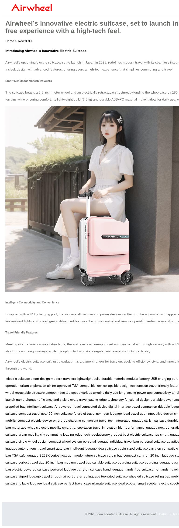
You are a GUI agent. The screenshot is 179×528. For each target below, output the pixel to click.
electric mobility (50, 427)
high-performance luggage (137, 427)
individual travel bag (124, 441)
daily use (111, 392)
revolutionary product (106, 434)
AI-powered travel (68, 406)
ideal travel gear (135, 413)
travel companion (144, 406)
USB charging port (164, 378)
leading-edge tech (76, 434)
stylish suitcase (155, 420)
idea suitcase (107, 448)
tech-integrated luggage (125, 420)
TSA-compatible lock (87, 385)
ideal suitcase (53, 483)
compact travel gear (33, 413)
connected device (94, 406)
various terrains (92, 392)
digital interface (119, 406)
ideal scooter (127, 483)
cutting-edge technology (106, 399)
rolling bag (162, 476)
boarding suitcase (131, 462)
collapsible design (116, 385)
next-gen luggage (109, 413)
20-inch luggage (162, 455)
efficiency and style (53, 399)
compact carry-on (136, 455)
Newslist (24, 41)
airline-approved (59, 385)
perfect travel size (31, 462)
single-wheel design (33, 441)
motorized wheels (25, 427)
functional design (137, 399)
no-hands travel (166, 469)
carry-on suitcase (89, 469)
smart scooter (148, 483)
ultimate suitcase (104, 483)
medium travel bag (77, 462)
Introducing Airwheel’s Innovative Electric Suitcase (45, 51)
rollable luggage (30, 483)
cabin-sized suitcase (133, 448)
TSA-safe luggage (25, 455)
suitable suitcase (104, 462)
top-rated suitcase (114, 476)
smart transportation (77, 427)
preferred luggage (87, 476)
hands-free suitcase (139, 469)
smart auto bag (58, 448)
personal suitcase (153, 441)
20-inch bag (54, 462)
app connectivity (159, 392)
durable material (113, 378)
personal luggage (96, 441)
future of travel (84, 413)
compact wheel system (65, 441)
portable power (162, 399)
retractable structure (30, 392)
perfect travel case (77, 483)
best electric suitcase (138, 434)
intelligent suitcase (40, 406)
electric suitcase (18, 378)
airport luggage (29, 476)
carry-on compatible (163, 448)
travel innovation (105, 427)
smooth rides (55, 392)
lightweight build (88, 378)
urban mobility (28, 434)
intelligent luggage (83, 448)
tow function (139, 385)
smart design (40, 378)
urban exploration (33, 385)
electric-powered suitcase (30, 469)
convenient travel (94, 420)
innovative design (160, 413)
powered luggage (63, 469)
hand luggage (113, 469)
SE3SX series (49, 455)
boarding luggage (158, 462)
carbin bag (115, 455)
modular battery (138, 378)
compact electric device (34, 420)
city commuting (51, 434)
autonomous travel (32, 448)
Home (9, 41)
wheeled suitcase (141, 476)
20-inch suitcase (61, 413)
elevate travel (77, 399)
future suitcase (95, 455)
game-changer (27, 399)
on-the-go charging (67, 420)
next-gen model (71, 455)
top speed (73, 392)
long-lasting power (132, 392)
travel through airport (57, 476)
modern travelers (63, 378)
